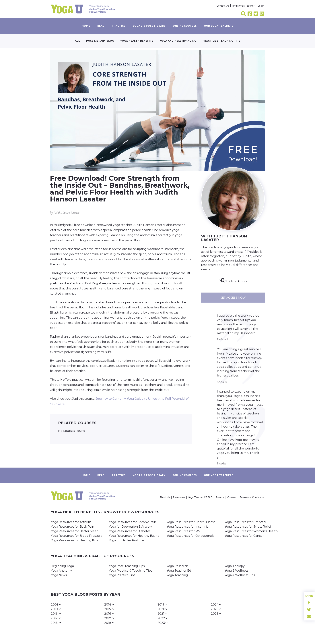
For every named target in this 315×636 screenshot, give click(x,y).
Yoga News (59, 575)
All (77, 40)
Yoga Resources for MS (183, 531)
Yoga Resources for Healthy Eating (134, 535)
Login (261, 5)
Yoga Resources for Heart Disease (191, 522)
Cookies (231, 497)
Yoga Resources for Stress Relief (248, 526)
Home (86, 25)
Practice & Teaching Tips (221, 40)
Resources (179, 497)
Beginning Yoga (62, 566)
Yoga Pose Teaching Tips (127, 566)
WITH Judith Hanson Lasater (224, 238)
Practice (118, 25)
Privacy (220, 497)
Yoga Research (177, 566)
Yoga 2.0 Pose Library (149, 25)
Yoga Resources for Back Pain (72, 526)
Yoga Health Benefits (136, 40)
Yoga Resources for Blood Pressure (76, 535)
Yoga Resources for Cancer (244, 535)
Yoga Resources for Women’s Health (251, 531)
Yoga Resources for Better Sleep (74, 531)
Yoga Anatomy (61, 570)
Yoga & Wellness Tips (240, 575)
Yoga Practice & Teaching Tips (130, 570)
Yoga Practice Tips (122, 575)
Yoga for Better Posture (126, 540)
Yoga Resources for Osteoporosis (190, 535)
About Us (165, 497)
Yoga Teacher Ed (179, 570)
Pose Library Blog (100, 40)
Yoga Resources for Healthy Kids (74, 540)
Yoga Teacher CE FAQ (200, 497)
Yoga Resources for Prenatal (245, 522)
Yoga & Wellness (236, 570)
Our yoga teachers (218, 25)
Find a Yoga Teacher (243, 5)
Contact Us (223, 5)
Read (101, 25)
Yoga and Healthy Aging (178, 40)
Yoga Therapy (235, 566)
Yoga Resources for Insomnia (188, 526)
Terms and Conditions (252, 497)
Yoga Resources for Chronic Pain (132, 522)
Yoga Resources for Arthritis (71, 522)
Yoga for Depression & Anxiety (130, 526)
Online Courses (185, 25)
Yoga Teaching (177, 575)
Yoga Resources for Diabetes (129, 531)
